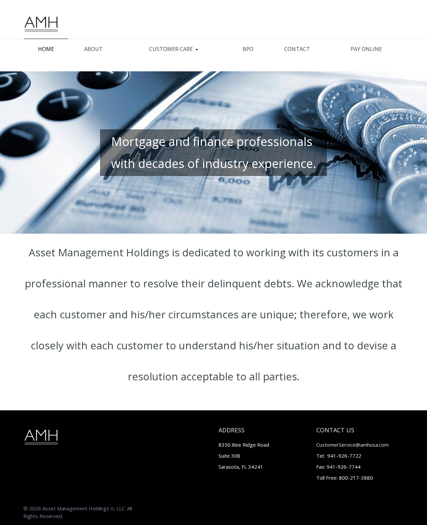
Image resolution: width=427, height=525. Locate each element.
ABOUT (93, 49)
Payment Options (153, 58)
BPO (248, 49)
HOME (46, 49)
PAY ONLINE (366, 49)
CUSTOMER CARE (171, 49)
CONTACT (297, 49)
